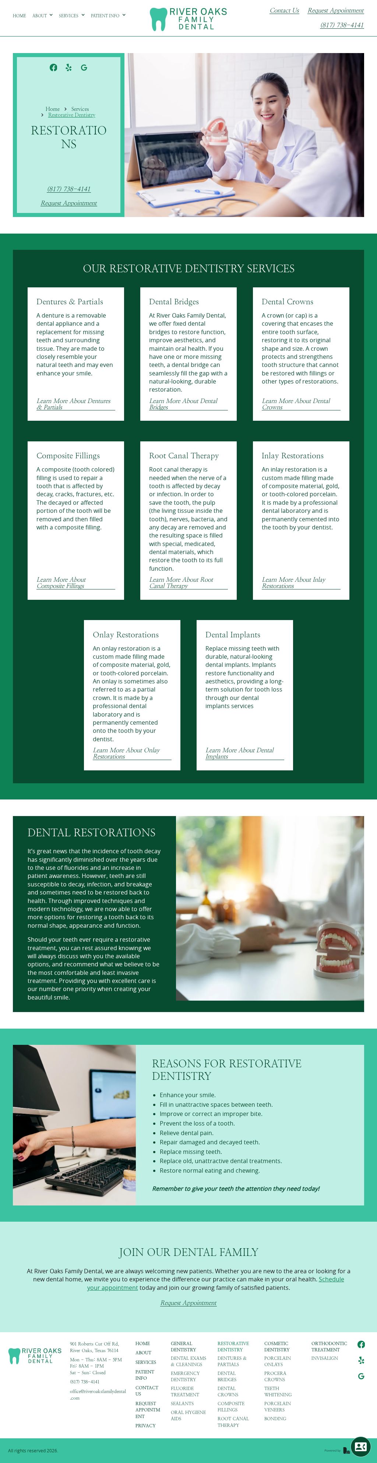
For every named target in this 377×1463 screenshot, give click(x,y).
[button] (42, 16)
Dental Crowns (228, 1391)
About (143, 1352)
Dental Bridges (227, 1376)
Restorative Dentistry (71, 115)
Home (53, 109)
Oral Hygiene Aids (188, 1415)
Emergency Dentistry (185, 1376)
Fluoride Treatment (185, 1391)
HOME (142, 1343)
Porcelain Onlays (277, 1361)
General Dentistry (183, 1346)
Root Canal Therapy (233, 1422)
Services (80, 109)
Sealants (182, 1403)
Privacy (145, 1425)
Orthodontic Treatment (329, 1346)
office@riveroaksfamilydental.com (98, 1394)
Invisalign (324, 1358)
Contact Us (284, 10)
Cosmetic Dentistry (277, 1346)
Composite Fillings (231, 1407)
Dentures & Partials (232, 1361)
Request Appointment (335, 10)
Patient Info (144, 1375)
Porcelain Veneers (277, 1407)
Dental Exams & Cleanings (188, 1361)
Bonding (275, 1418)
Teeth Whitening (278, 1391)
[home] (188, 18)
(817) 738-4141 (341, 25)
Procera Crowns (275, 1376)
